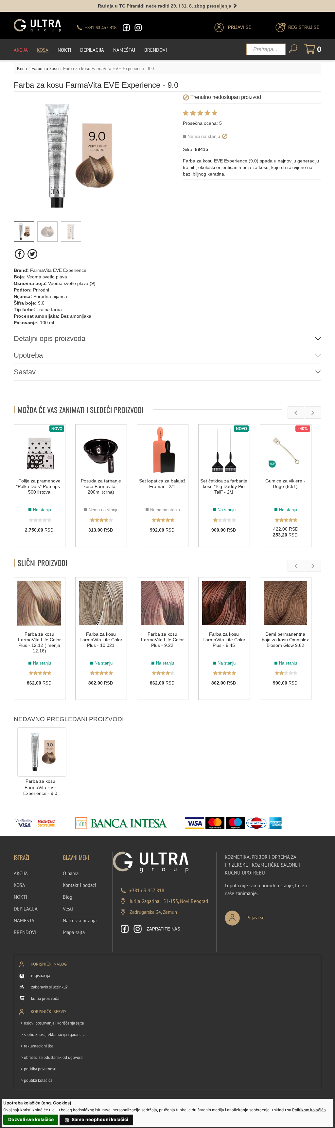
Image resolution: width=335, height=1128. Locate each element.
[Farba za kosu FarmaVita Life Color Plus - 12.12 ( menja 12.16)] (39, 603)
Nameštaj (124, 50)
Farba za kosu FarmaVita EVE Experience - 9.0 (40, 787)
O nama (71, 873)
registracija (40, 975)
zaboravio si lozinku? (49, 987)
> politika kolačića (36, 1080)
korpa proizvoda (45, 998)
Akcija (21, 50)
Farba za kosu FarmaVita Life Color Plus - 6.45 (224, 639)
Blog (67, 897)
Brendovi (155, 50)
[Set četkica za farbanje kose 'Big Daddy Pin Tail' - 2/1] (224, 450)
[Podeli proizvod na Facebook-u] (20, 254)
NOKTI (20, 897)
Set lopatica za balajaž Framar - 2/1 (162, 483)
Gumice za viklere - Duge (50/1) (285, 483)
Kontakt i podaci (79, 885)
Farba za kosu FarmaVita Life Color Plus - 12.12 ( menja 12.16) (39, 642)
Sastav (25, 372)
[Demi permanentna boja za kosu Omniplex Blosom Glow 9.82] (285, 603)
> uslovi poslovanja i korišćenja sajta (52, 1023)
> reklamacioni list (37, 1046)
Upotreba (28, 355)
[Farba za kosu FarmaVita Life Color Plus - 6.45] (224, 603)
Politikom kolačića (309, 1109)
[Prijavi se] (266, 915)
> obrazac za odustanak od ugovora (51, 1057)
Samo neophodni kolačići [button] (99, 1119)
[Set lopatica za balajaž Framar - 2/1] (162, 450)
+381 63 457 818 (146, 890)
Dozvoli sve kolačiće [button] (31, 1119)
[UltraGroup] (37, 25)
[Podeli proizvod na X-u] (32, 254)
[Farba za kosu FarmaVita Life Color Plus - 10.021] (101, 603)
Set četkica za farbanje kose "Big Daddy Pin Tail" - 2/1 (223, 486)
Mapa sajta (74, 932)
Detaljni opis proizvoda (49, 338)
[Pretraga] (293, 48)
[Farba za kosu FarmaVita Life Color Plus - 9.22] (162, 603)
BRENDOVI (25, 932)
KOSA (19, 885)
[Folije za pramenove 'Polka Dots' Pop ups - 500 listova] (39, 450)
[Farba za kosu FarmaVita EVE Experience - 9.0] (41, 752)
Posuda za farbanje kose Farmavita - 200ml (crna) (101, 486)
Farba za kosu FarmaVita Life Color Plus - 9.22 (162, 639)
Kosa (42, 50)
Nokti (64, 50)
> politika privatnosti (38, 1069)
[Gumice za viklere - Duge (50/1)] (285, 450)
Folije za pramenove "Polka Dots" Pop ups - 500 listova (39, 486)
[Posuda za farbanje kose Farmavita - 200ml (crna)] (101, 450)
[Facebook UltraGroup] (126, 28)
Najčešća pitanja (80, 920)
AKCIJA (21, 873)
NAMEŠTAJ (25, 920)
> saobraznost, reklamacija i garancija (53, 1034)
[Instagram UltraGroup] (138, 28)
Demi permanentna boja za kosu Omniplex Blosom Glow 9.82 (285, 639)
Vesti (68, 909)
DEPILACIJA (26, 909)
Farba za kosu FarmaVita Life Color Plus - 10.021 (100, 639)
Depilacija (92, 50)
